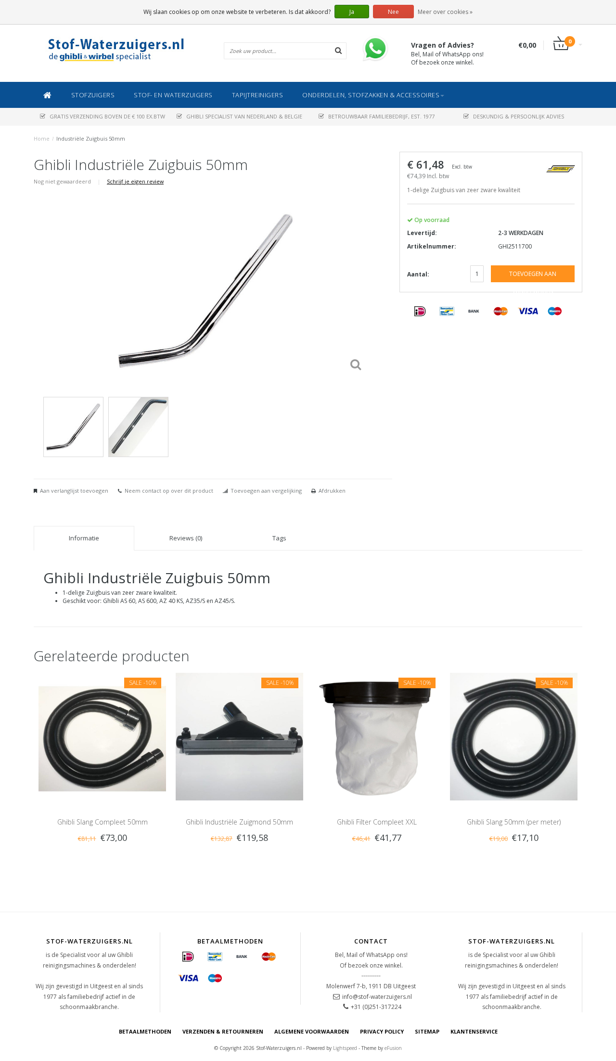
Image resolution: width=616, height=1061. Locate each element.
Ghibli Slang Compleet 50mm (102, 821)
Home (42, 138)
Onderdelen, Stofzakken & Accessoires (370, 95)
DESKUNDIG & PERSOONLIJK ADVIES (518, 116)
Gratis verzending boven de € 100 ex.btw (107, 116)
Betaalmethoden (145, 1031)
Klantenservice (474, 1031)
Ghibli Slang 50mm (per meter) (514, 821)
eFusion (393, 1048)
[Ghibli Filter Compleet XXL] (376, 736)
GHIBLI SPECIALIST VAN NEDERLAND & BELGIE (244, 116)
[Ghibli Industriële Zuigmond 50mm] (239, 736)
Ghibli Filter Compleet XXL (377, 821)
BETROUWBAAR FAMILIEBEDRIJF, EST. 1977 (381, 116)
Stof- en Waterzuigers (173, 95)
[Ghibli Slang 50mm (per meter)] (514, 736)
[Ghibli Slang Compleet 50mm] (102, 736)
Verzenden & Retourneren (222, 1031)
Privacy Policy (382, 1031)
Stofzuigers (93, 95)
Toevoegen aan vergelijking (266, 490)
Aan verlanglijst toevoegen (74, 490)
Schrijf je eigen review (135, 181)
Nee (393, 12)
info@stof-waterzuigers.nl (377, 997)
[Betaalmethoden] (420, 311)
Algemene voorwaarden (311, 1031)
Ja (351, 12)
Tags (279, 538)
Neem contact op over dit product (169, 490)
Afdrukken (332, 490)
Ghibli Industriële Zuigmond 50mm (239, 821)
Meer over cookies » (445, 12)
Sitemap (427, 1031)
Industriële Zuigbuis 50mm (90, 138)
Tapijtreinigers (257, 95)
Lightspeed (345, 1048)
